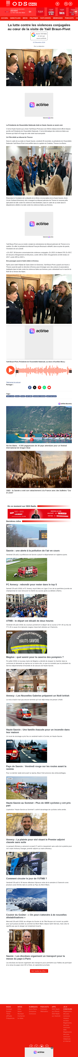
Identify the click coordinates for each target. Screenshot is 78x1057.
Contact (9, 1009)
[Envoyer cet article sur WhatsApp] (44, 388)
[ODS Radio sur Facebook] (31, 1046)
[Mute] (30, 11)
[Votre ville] (57, 4)
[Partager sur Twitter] (34, 388)
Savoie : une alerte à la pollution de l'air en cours (33, 550)
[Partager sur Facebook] (29, 388)
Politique (34, 18)
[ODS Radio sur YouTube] (42, 1046)
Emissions (32, 1011)
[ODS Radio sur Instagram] (47, 1046)
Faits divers (45, 18)
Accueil (4, 18)
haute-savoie (10, 396)
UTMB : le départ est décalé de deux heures (29, 620)
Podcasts (69, 18)
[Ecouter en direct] (70, 4)
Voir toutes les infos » (39, 971)
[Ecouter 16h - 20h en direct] (39, 514)
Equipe (8, 1011)
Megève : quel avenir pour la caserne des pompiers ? (35, 657)
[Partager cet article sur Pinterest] (39, 388)
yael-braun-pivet (51, 396)
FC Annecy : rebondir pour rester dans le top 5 (31, 584)
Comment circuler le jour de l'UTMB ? (26, 878)
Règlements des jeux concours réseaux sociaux (67, 1015)
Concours (32, 1014)
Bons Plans (15, 18)
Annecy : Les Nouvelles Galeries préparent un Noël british (37, 695)
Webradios (58, 18)
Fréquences (10, 1018)
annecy (17, 396)
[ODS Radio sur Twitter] (36, 1046)
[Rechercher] (66, 4)
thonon (23, 396)
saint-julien (29, 396)
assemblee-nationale (39, 396)
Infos (25, 18)
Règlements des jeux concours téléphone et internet (67, 1036)
